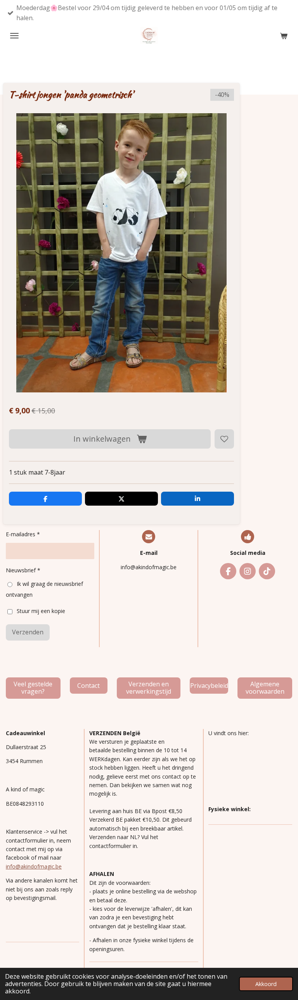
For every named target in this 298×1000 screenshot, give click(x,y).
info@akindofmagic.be (34, 866)
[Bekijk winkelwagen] (283, 35)
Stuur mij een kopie (41, 611)
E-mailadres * (23, 534)
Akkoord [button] (266, 984)
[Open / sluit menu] (14, 35)
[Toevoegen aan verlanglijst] (224, 439)
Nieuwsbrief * (23, 570)
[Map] (250, 771)
